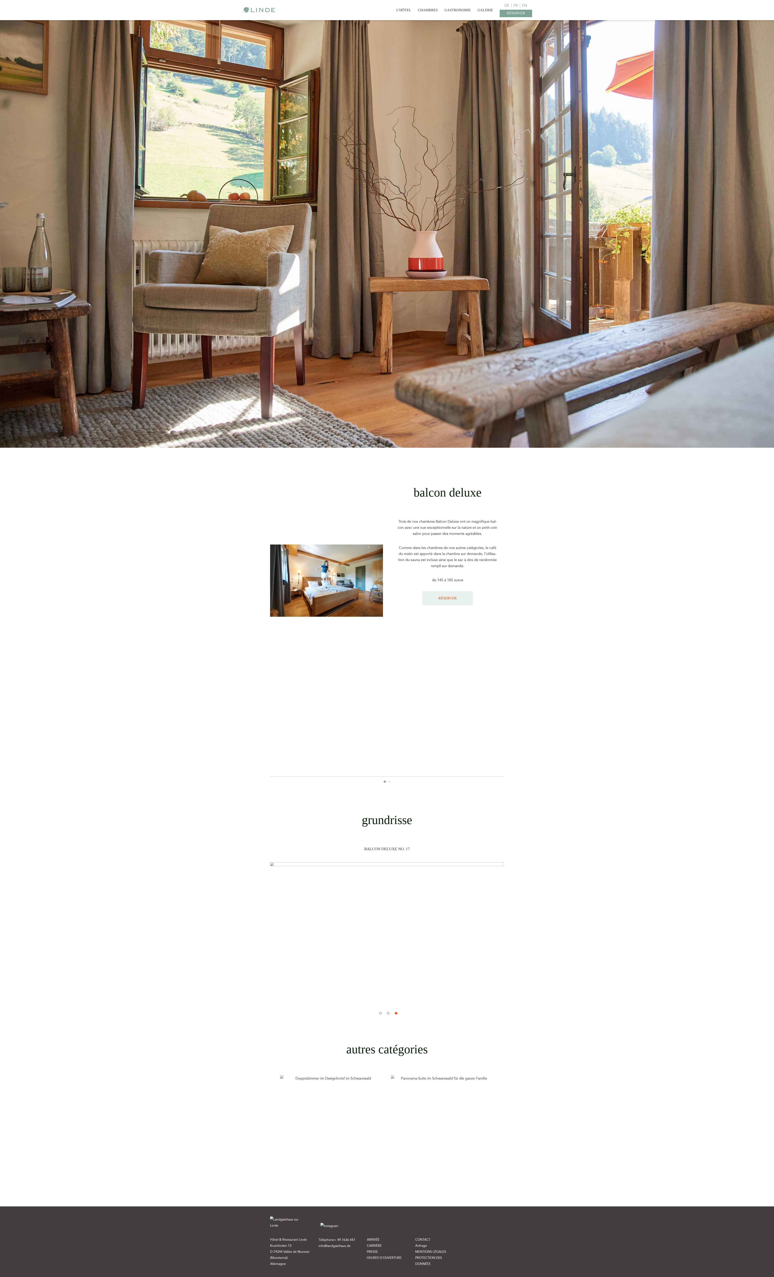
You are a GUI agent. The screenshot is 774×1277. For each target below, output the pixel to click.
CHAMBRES (428, 10)
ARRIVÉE (373, 1240)
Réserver (447, 598)
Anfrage (421, 1246)
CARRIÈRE (374, 1246)
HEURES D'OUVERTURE (384, 1258)
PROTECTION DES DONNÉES (428, 1261)
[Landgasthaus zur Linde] (258, 9)
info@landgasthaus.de (334, 1246)
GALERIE (485, 10)
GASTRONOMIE (457, 10)
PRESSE (372, 1252)
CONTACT (422, 1240)
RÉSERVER (516, 13)
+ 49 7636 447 (344, 1240)
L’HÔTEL (403, 10)
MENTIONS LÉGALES (430, 1252)
